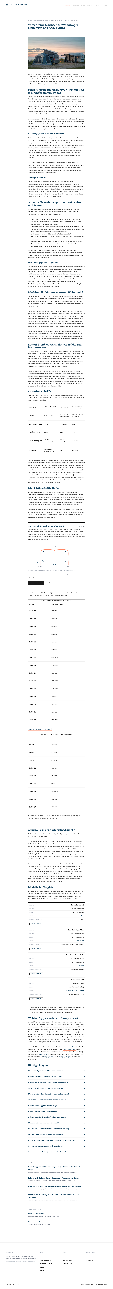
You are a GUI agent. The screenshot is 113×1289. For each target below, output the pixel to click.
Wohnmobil (75, 5)
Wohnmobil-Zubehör (70, 1047)
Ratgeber (104, 5)
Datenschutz (90, 1260)
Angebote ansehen (36, 923)
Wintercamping (44, 1054)
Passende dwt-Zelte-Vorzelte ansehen (40, 824)
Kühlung (89, 5)
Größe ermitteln (36, 583)
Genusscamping (67, 1264)
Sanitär (96, 5)
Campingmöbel (48, 1057)
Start (30, 20)
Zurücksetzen (51, 583)
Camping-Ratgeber (65, 1057)
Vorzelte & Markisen (46, 1257)
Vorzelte (67, 5)
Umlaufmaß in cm (50, 574)
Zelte (83, 5)
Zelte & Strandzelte (69, 1049)
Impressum (89, 1257)
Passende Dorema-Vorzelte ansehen (39, 729)
